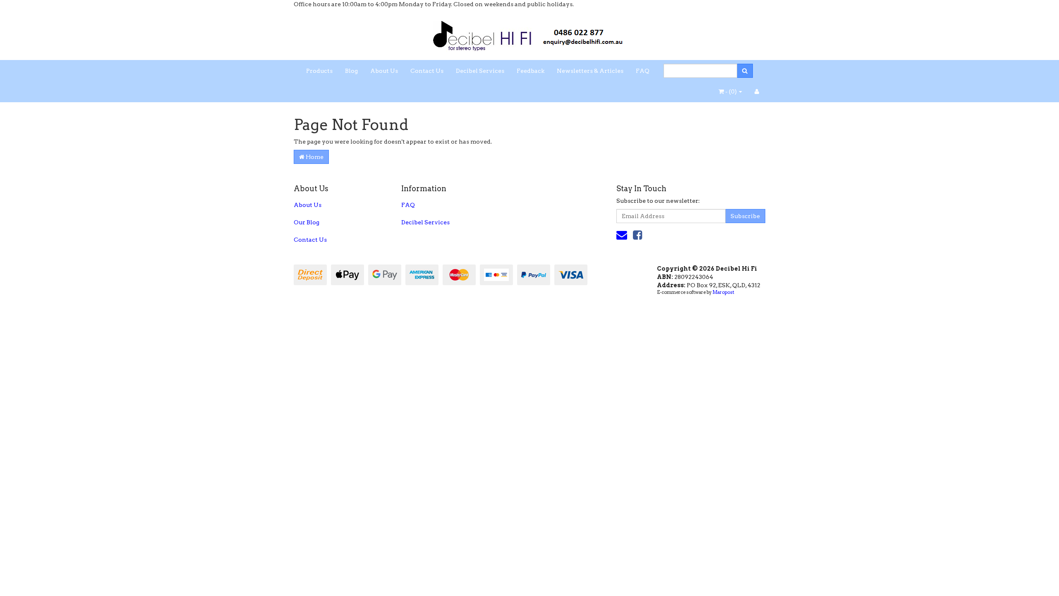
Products (319, 70)
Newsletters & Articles (590, 70)
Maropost (723, 292)
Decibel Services (480, 70)
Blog (351, 70)
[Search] (745, 71)
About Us (384, 70)
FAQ (642, 70)
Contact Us (426, 70)
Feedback (530, 70)
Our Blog (306, 222)
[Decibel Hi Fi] (529, 33)
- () (731, 91)
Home (313, 157)
